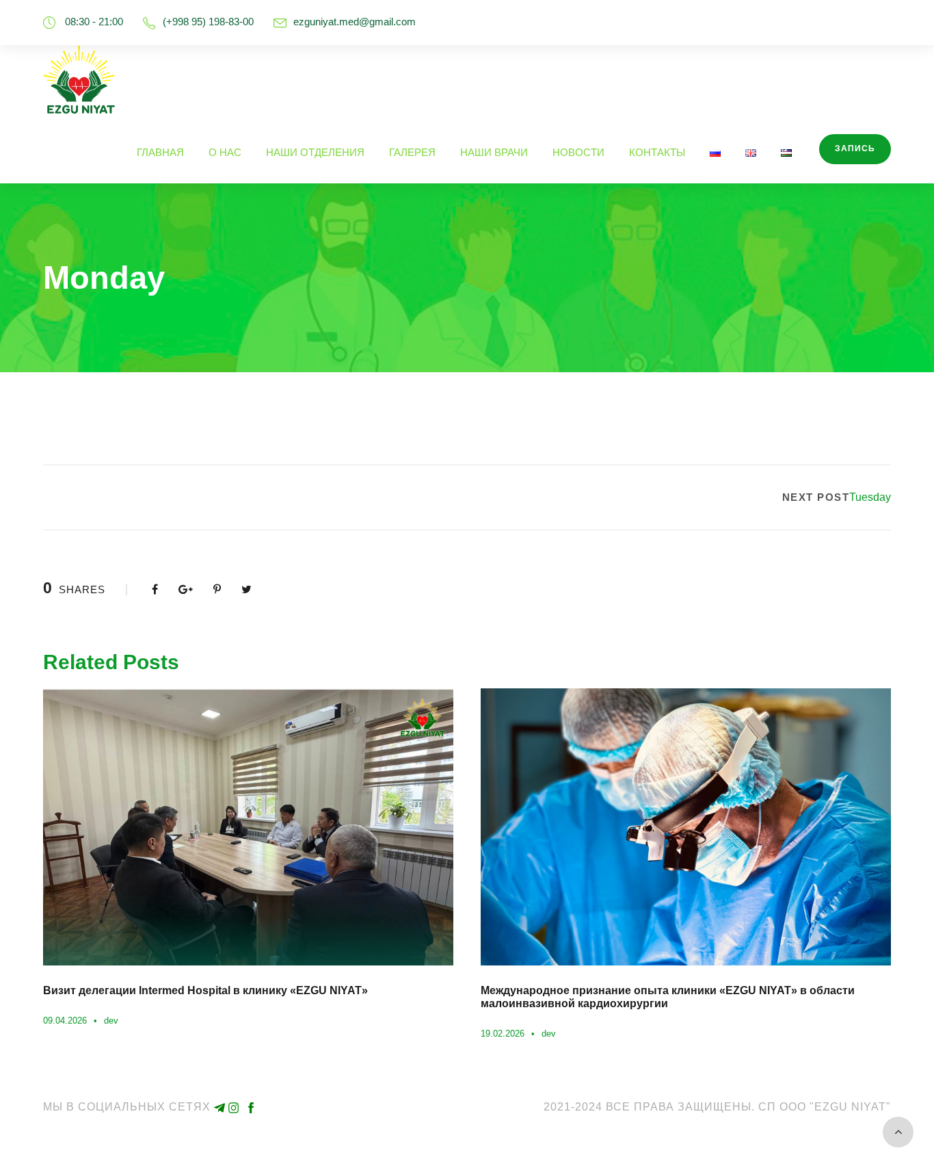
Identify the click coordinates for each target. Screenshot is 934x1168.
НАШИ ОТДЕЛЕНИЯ (315, 152)
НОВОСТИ (578, 152)
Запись (855, 148)
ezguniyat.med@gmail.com (354, 21)
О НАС (225, 152)
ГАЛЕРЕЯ (412, 152)
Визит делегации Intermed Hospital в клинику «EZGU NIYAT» (205, 990)
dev (111, 1020)
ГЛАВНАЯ (160, 152)
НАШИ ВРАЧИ (494, 152)
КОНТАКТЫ (657, 152)
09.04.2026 (65, 1020)
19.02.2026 (502, 1033)
